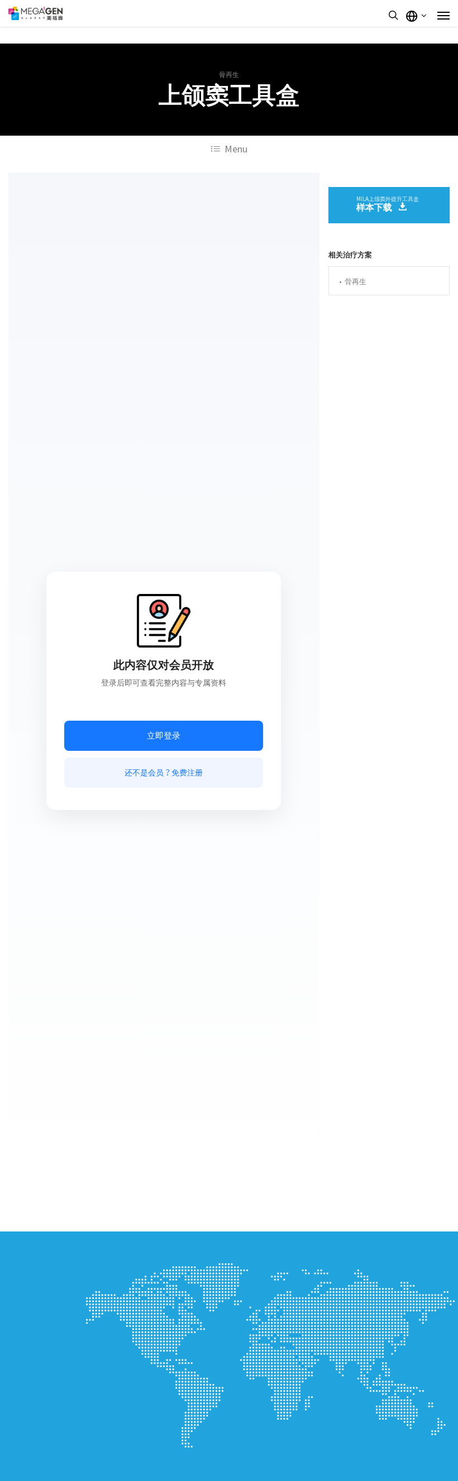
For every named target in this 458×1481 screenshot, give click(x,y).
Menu (236, 149)
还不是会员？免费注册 (164, 773)
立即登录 (163, 735)
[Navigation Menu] (443, 15)
